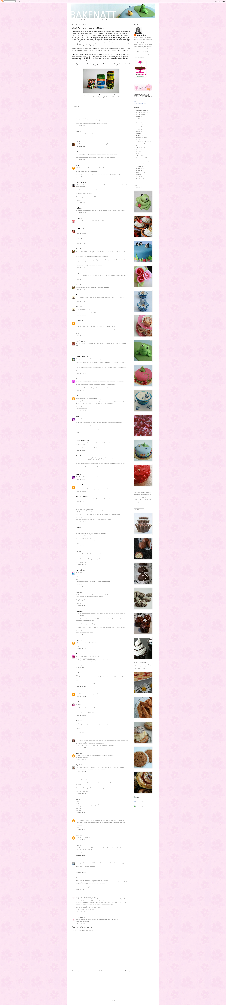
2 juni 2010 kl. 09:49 (81, 301)
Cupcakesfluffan (80, 765)
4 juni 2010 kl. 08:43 (81, 564)
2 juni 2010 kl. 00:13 (81, 223)
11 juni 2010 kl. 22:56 (81, 872)
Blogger (115, 1000)
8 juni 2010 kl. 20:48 (81, 715)
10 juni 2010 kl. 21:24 (81, 759)
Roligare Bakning (137, 100)
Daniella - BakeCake (81, 496)
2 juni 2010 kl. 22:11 (80, 390)
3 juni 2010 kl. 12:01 (80, 450)
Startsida (74, 19)
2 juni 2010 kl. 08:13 (81, 267)
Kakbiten (78, 320)
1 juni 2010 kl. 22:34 (80, 146)
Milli (77, 737)
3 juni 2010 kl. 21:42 (81, 546)
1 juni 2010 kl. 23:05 (81, 160)
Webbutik (104, 19)
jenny (77, 273)
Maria (77, 416)
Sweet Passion (80, 895)
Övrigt (78, 106)
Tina (77, 141)
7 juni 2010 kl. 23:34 (81, 696)
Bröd (137, 118)
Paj (136, 153)
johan (77, 691)
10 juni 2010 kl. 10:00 (81, 747)
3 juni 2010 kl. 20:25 (81, 501)
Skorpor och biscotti (140, 158)
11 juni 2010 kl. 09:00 (81, 793)
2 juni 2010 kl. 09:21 (81, 289)
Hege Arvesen (80, 341)
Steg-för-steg (96, 19)
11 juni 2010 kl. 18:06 (81, 829)
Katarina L (79, 228)
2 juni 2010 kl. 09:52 (81, 315)
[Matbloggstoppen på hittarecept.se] (139, 806)
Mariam (78, 673)
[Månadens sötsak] (137, 797)
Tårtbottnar (138, 166)
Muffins (138, 151)
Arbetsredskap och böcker (142, 112)
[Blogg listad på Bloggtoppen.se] (142, 801)
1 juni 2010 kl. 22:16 (80, 136)
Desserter (138, 129)
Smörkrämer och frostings (142, 162)
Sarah (77, 507)
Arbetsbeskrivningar (141, 110)
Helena (78, 527)
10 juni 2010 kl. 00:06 (81, 732)
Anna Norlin (79, 455)
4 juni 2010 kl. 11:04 (80, 587)
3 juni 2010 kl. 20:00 (81, 491)
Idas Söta (78, 218)
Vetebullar (138, 174)
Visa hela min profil (139, 57)
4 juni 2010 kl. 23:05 (81, 648)
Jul (136, 139)
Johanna (78, 116)
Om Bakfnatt (82, 19)
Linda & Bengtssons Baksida (84, 860)
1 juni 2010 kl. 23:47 (81, 213)
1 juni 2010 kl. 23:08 (81, 177)
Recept (89, 19)
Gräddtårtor (138, 133)
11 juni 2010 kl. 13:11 (80, 812)
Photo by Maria (80, 182)
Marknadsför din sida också (140, 103)
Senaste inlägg (75, 971)
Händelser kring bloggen (142, 137)
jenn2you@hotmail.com (83, 484)
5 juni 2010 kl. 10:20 (81, 686)
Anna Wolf (79, 570)
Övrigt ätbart (139, 178)
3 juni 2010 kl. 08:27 (81, 435)
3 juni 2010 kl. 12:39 (80, 469)
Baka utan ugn (139, 114)
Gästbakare (138, 135)
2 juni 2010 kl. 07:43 (81, 243)
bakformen (79, 396)
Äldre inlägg (127, 971)
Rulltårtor (138, 155)
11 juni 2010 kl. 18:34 (81, 840)
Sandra (78, 208)
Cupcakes (138, 122)
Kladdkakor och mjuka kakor (142, 141)
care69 (78, 702)
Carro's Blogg (79, 249)
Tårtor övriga (139, 170)
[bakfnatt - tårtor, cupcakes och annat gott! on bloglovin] (143, 90)
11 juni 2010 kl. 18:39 (81, 855)
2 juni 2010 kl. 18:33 (80, 351)
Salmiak (78, 640)
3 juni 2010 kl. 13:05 (81, 479)
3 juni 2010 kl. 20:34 (81, 522)
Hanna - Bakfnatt (141, 35)
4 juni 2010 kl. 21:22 (81, 635)
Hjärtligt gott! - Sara (82, 440)
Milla (77, 165)
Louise (77, 753)
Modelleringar (139, 147)
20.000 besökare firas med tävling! (88, 28)
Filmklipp (138, 131)
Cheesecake (138, 120)
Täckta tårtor (139, 172)
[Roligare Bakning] (135, 102)
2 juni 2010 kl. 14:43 (81, 335)
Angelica (78, 611)
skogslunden (79, 654)
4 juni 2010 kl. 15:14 (80, 605)
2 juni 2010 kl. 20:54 (81, 373)
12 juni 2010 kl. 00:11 (81, 889)
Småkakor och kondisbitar (142, 160)
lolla (77, 799)
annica (78, 551)
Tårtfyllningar (139, 168)
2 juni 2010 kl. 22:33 (81, 411)
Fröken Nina (79, 295)
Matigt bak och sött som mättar (143, 143)
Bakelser (138, 116)
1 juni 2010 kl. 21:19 (80, 126)
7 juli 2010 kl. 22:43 (80, 923)
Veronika (78, 378)
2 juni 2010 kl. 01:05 (81, 233)
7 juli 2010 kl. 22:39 (80, 911)
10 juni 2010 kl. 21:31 (81, 771)
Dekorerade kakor (140, 127)
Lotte (77, 151)
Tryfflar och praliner (140, 164)
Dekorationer (139, 125)
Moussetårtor (139, 149)
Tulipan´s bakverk (81, 356)
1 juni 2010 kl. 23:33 (80, 202)
